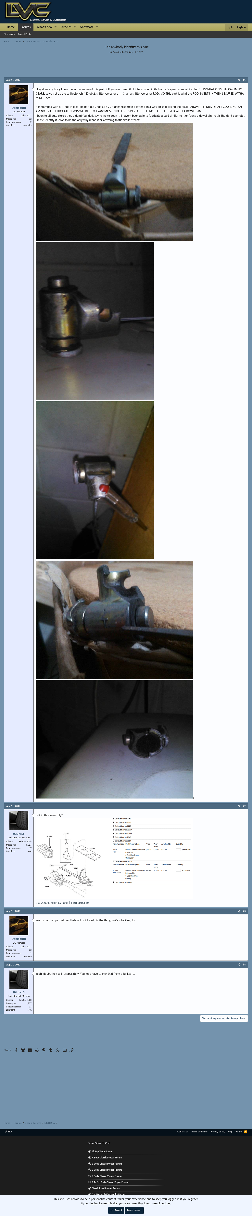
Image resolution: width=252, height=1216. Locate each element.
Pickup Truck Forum (102, 1151)
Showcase (87, 27)
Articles (66, 27)
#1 (244, 80)
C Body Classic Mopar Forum (107, 1170)
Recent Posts (24, 34)
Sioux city (27, 125)
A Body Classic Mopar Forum (107, 1157)
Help (230, 1131)
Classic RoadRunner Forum (106, 1188)
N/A (30, 851)
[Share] (239, 80)
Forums (26, 27)
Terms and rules (199, 1131)
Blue (9, 1131)
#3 (244, 911)
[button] (55, 27)
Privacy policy (217, 1131)
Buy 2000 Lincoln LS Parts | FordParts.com (63, 903)
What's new (44, 27)
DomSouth (118, 52)
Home (11, 27)
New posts (9, 34)
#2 (244, 806)
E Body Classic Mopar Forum (107, 1176)
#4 (244, 964)
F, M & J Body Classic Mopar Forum (110, 1182)
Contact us (182, 1131)
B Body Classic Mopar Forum (107, 1164)
